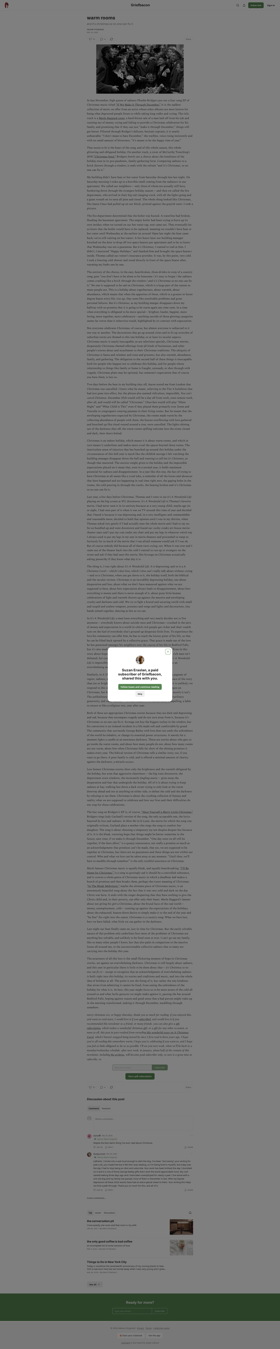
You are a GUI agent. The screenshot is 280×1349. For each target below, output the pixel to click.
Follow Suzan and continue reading (140, 686)
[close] (168, 651)
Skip (140, 693)
